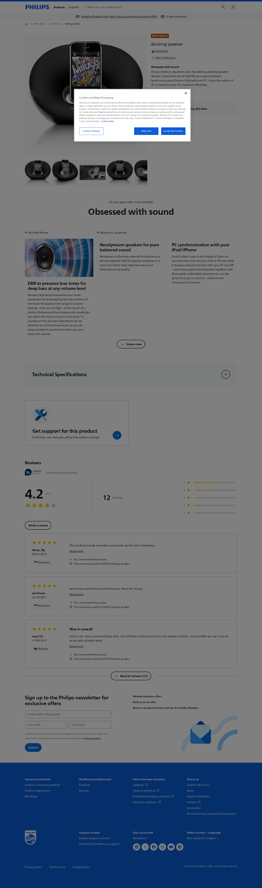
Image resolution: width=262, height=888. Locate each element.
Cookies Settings (91, 131)
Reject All (146, 131)
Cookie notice (107, 121)
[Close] (186, 93)
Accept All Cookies (173, 131)
